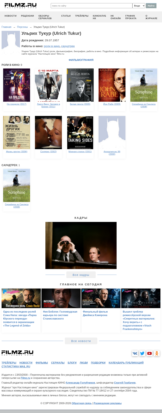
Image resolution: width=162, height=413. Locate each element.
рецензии (27, 16)
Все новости (81, 341)
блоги (72, 362)
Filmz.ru (25, 378)
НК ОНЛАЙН (116, 17)
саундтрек (68, 46)
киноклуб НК (99, 17)
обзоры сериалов (45, 17)
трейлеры (82, 16)
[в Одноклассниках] (157, 353)
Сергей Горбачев (125, 382)
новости (11, 16)
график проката (131, 17)
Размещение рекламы (108, 403)
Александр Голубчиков (80, 382)
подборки (98, 362)
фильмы (42, 362)
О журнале (151, 17)
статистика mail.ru (16, 366)
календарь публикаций (126, 362)
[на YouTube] (149, 353)
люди (84, 362)
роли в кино (52, 46)
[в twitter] (142, 353)
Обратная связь (82, 403)
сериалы (58, 362)
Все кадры (81, 274)
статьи (66, 16)
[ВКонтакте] (135, 353)
